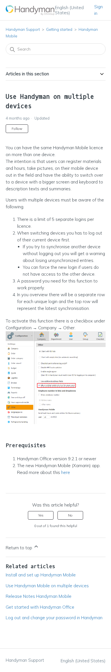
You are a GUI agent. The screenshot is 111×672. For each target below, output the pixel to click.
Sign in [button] (98, 10)
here (65, 472)
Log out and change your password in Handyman (54, 617)
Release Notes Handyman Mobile (38, 596)
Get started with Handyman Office (40, 607)
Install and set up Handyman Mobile (41, 575)
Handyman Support (23, 29)
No (70, 515)
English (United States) (69, 10)
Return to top (19, 547)
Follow (17, 128)
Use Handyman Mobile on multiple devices (47, 585)
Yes (41, 515)
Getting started (59, 29)
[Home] (30, 10)
